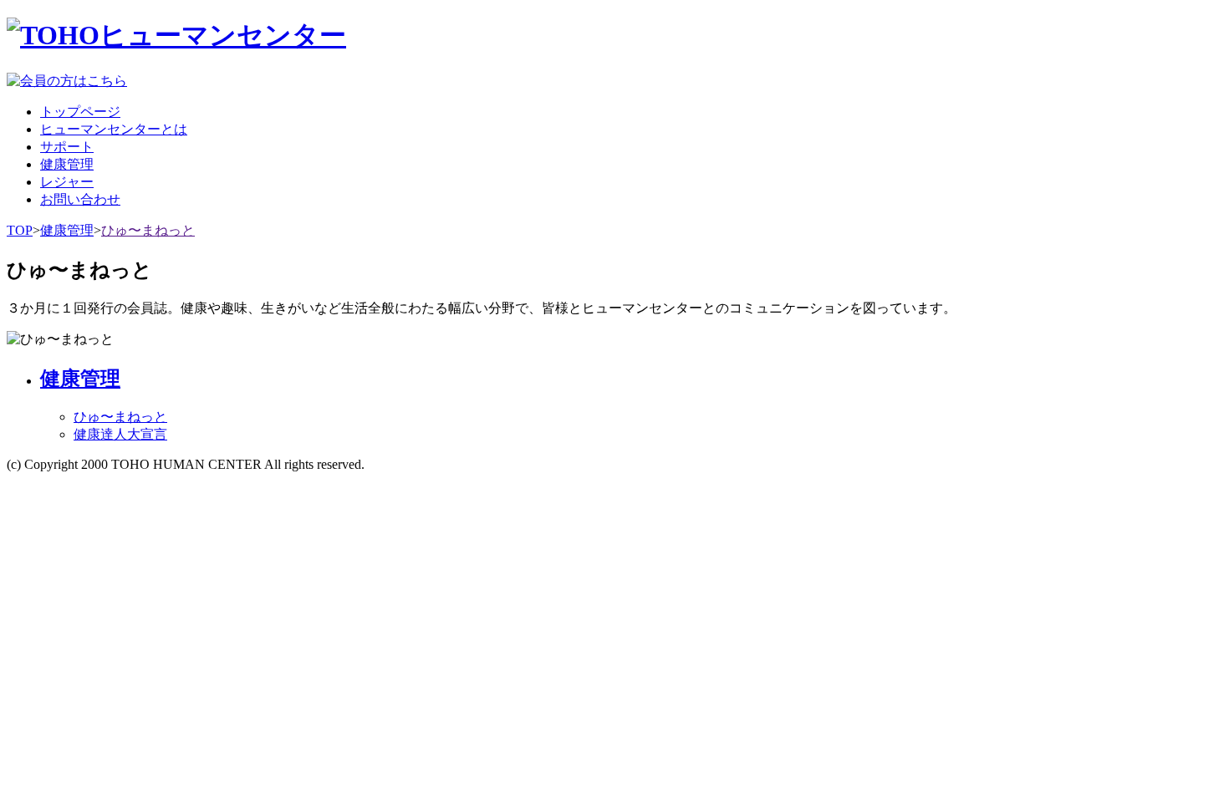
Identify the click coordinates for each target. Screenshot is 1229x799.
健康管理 (67, 230)
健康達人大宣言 (120, 434)
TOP (20, 230)
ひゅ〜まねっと (148, 230)
